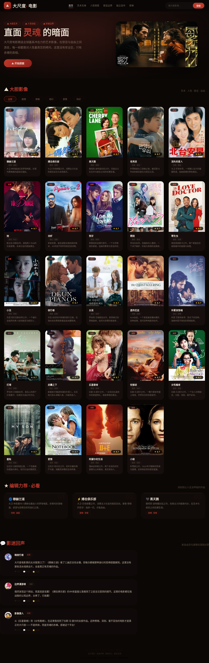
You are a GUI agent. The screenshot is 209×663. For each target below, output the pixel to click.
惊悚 (37, 99)
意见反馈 (117, 654)
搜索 (198, 6)
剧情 (24, 99)
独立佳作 (120, 5)
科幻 (79, 99)
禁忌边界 (107, 5)
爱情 (65, 99)
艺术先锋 (81, 5)
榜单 (131, 5)
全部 (10, 99)
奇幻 (51, 99)
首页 (71, 5)
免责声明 (100, 654)
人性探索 (94, 5)
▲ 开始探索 (17, 63)
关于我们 (91, 654)
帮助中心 (109, 654)
